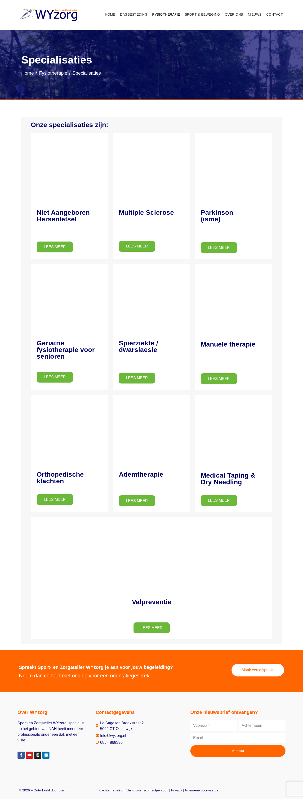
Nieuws (255, 15)
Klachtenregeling (111, 790)
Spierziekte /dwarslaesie (138, 346)
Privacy (176, 790)
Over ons (234, 15)
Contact (274, 15)
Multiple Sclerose (146, 212)
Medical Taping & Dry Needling (228, 479)
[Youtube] (29, 755)
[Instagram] (37, 755)
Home (110, 15)
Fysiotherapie (166, 15)
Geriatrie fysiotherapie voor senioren (66, 349)
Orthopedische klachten (60, 478)
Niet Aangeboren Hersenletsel (63, 216)
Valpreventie (151, 602)
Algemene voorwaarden (202, 790)
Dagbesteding (133, 15)
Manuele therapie (228, 344)
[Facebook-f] (21, 755)
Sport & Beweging (202, 15)
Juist (62, 790)
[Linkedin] (45, 755)
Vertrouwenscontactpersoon (147, 790)
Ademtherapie (141, 474)
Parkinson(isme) (217, 216)
